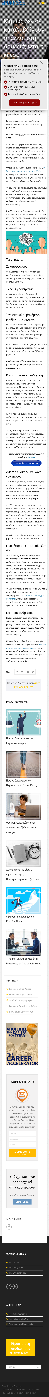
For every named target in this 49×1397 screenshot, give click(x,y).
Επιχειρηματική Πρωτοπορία (21, 1324)
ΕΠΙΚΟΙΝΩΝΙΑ (9, 1393)
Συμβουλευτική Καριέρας (20, 1000)
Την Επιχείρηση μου (17, 1273)
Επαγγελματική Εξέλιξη (18, 1319)
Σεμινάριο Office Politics (20, 989)
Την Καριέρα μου (16, 1268)
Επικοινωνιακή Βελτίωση (20, 994)
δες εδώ (31, 457)
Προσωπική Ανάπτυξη (18, 1314)
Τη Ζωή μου (14, 1263)
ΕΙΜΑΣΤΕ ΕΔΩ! (22, 1202)
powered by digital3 (27, 1393)
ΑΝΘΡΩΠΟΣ (8, 1389)
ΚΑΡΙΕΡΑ (21, 1389)
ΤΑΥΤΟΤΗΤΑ (33, 1389)
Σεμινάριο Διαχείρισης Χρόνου (23, 1006)
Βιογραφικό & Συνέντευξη (21, 1011)
